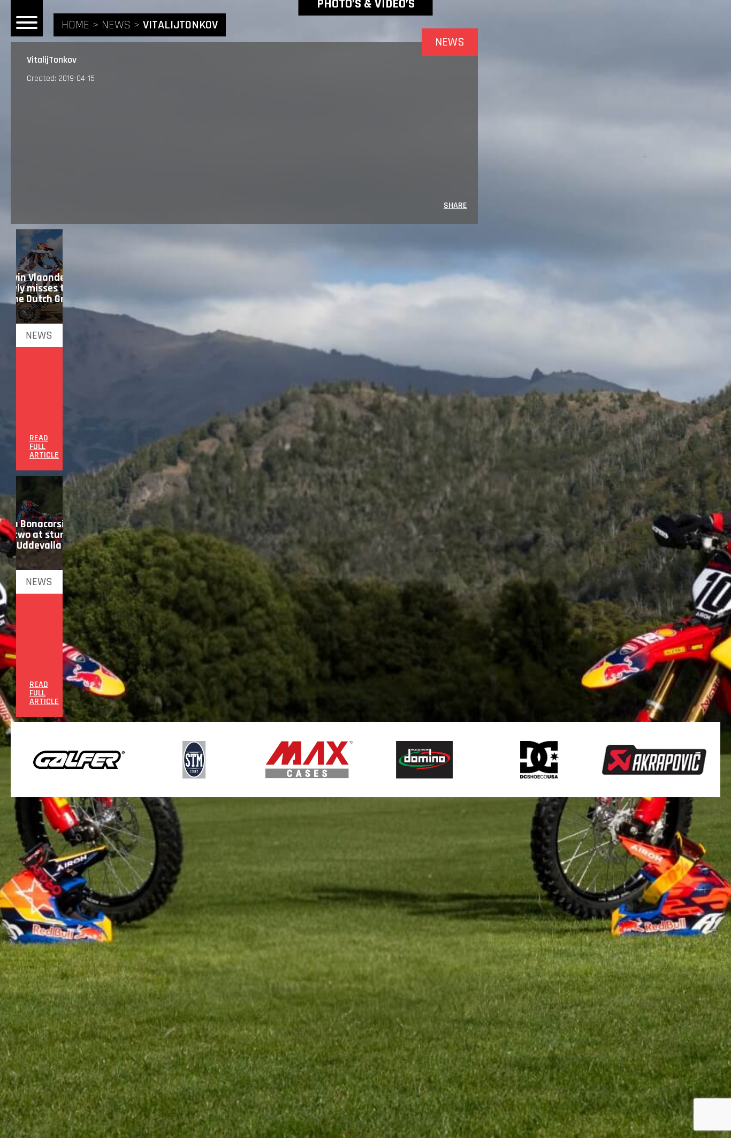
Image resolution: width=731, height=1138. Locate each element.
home (75, 25)
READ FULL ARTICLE (44, 447)
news (116, 25)
